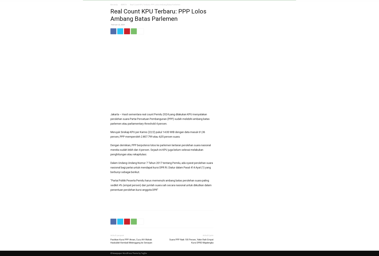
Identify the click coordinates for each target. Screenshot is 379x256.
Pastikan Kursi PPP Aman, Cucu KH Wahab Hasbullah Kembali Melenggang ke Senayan (131, 241)
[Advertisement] (162, 200)
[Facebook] (113, 31)
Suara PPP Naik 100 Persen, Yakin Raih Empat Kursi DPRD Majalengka (191, 241)
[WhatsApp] (134, 31)
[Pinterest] (127, 31)
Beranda (114, 4)
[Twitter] (120, 31)
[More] (141, 31)
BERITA (124, 4)
